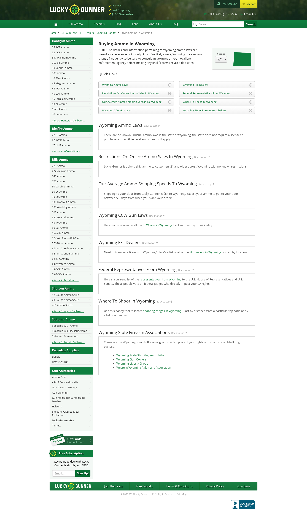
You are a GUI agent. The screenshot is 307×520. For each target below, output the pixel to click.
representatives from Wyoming (160, 279)
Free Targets (144, 486)
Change (221, 53)
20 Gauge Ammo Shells (65, 300)
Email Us (250, 14)
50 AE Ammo (59, 104)
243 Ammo (58, 176)
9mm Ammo (59, 109)
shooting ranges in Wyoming (162, 311)
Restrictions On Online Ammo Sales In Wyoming (130, 93)
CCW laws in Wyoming (157, 225)
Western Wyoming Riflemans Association (143, 368)
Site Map (182, 494)
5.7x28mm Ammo (62, 243)
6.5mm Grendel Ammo (65, 253)
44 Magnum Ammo (63, 83)
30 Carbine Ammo (62, 186)
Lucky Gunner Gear (63, 420)
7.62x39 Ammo (60, 269)
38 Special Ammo (62, 68)
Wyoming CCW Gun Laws (117, 110)
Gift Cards (75, 440)
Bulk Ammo (75, 24)
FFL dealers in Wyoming (205, 252)
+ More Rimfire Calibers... (67, 151)
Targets (56, 425)
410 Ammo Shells (62, 305)
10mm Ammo (60, 114)
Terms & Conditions (179, 486)
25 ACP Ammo (60, 47)
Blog (118, 24)
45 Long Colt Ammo (63, 98)
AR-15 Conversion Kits (65, 382)
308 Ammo (58, 212)
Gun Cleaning (60, 392)
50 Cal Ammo (60, 227)
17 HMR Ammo (61, 145)
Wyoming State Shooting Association (141, 355)
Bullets (56, 356)
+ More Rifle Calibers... (65, 280)
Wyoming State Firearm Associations (204, 110)
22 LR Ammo (59, 135)
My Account (230, 4)
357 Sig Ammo (60, 62)
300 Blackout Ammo (64, 202)
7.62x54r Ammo (61, 274)
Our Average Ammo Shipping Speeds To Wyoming (131, 102)
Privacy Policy (215, 486)
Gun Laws (243, 486)
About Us (155, 24)
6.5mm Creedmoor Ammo (67, 248)
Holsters (57, 406)
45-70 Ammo (59, 222)
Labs (135, 24)
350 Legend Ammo (63, 217)
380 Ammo (58, 73)
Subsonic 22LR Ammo (65, 325)
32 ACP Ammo (60, 52)
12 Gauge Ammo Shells (65, 294)
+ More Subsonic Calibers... (68, 342)
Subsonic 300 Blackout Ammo (69, 331)
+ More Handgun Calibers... (68, 120)
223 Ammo (58, 166)
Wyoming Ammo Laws (115, 84)
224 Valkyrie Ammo (63, 171)
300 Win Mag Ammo (64, 207)
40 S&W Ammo (60, 78)
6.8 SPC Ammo (60, 258)
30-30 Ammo (59, 196)
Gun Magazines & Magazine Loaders (68, 399)
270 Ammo (58, 181)
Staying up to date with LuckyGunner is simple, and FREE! (71, 463)
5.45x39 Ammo (60, 233)
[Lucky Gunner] (56, 24)
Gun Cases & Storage (64, 387)
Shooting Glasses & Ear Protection (65, 413)
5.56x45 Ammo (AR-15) (65, 238)
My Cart (251, 4)
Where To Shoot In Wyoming (200, 102)
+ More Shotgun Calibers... (68, 311)
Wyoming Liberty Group (132, 363)
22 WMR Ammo (61, 140)
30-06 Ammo (59, 191)
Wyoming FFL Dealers (195, 84)
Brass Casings (60, 362)
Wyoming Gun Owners (131, 359)
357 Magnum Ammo (64, 57)
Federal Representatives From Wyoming (206, 93)
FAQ (175, 24)
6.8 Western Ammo (63, 264)
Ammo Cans (59, 377)
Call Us (222, 14)
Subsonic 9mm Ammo (65, 336)
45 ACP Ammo (60, 88)
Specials (99, 24)
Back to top (150, 125)
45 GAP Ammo (60, 93)
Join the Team (113, 486)
